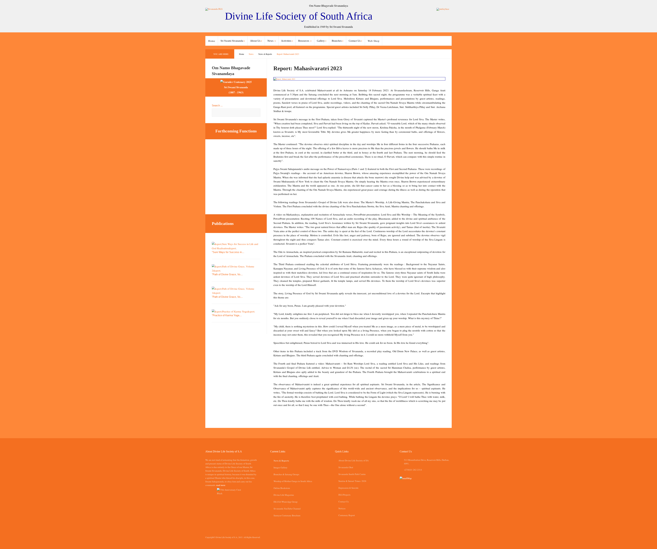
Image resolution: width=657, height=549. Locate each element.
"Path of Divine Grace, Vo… (227, 274)
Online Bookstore (282, 488)
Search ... (217, 105)
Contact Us (343, 501)
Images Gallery (280, 467)
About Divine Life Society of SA (353, 460)
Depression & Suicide (348, 487)
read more (220, 485)
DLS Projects (344, 494)
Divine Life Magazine (284, 494)
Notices (341, 508)
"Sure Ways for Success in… (228, 252)
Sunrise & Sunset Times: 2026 (352, 481)
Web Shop (373, 40)
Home (211, 40)
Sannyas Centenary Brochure (287, 515)
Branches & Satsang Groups (286, 474)
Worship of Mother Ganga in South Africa (293, 481)
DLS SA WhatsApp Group (286, 501)
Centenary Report (346, 515)
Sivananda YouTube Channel (287, 508)
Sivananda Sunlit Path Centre (352, 474)
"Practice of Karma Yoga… (227, 315)
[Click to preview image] (359, 78)
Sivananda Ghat (345, 467)
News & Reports (265, 54)
